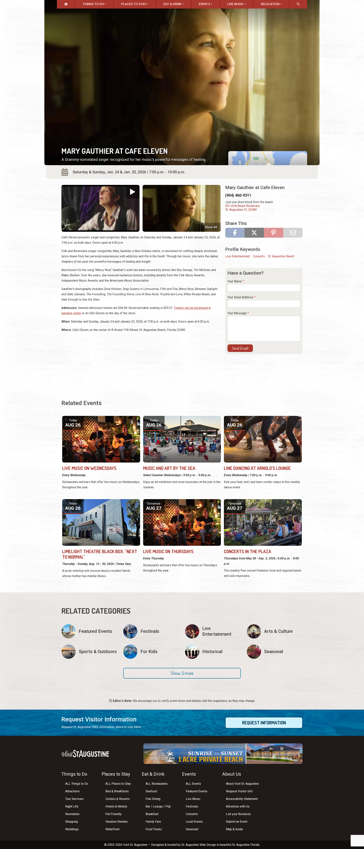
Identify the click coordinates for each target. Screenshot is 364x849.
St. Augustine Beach (281, 256)
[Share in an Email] (293, 233)
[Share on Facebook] (235, 233)
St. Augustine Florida (245, 845)
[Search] (298, 4)
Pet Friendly (113, 814)
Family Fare (153, 821)
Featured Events (196, 791)
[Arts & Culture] (275, 631)
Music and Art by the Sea (169, 468)
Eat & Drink (172, 4)
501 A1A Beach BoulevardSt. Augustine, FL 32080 (242, 207)
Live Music (235, 4)
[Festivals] (151, 631)
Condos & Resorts (117, 799)
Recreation (72, 814)
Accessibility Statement (242, 799)
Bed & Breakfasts (117, 791)
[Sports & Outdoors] (89, 652)
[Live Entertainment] (213, 631)
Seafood (151, 791)
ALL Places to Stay (118, 783)
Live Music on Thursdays (168, 551)
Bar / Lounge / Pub (158, 806)
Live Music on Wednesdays (89, 468)
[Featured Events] (89, 631)
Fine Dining (153, 799)
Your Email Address (240, 297)
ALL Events (193, 783)
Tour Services (74, 799)
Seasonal (192, 829)
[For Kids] (151, 652)
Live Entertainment (237, 256)
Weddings (72, 829)
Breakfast (152, 814)
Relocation (270, 4)
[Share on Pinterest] (273, 233)
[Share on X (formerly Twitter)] (254, 233)
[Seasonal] (275, 652)
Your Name (235, 281)
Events (204, 4)
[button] (182, 673)
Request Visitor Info (239, 791)
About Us (231, 774)
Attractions (72, 791)
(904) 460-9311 (238, 195)
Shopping (71, 821)
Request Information (264, 723)
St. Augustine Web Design (198, 845)
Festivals (192, 806)
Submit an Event (236, 821)
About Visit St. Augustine (242, 783)
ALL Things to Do (76, 783)
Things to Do (93, 4)
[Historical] (213, 652)
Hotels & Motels (116, 806)
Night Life (71, 806)
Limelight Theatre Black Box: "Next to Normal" (99, 554)
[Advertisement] (141, 362)
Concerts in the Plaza (247, 551)
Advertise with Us (237, 806)
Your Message (237, 313)
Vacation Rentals (116, 821)
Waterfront (112, 829)
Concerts (259, 256)
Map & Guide (234, 829)
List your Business (238, 814)
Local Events (194, 821)
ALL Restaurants (157, 783)
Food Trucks (154, 829)
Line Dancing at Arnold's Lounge (257, 468)
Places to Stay (133, 4)
